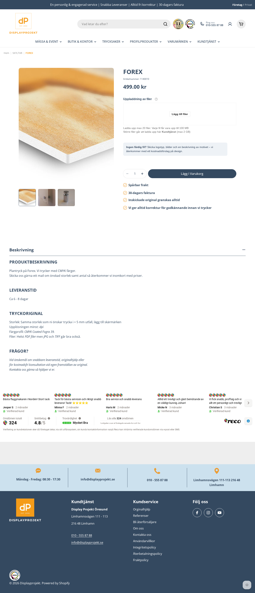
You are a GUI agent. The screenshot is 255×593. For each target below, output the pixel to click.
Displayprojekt (30, 583)
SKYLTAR (17, 53)
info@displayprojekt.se (98, 479)
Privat (248, 5)
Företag (237, 5)
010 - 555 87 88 (157, 480)
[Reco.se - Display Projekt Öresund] (178, 24)
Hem (6, 53)
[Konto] (230, 24)
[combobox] (124, 24)
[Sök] (165, 24)
